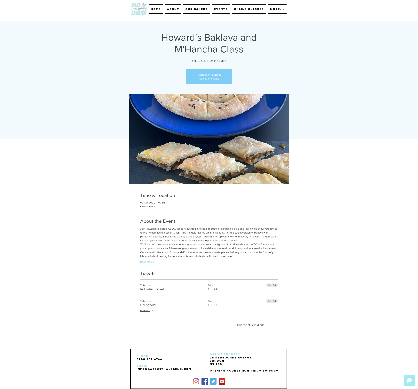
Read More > (147, 261)
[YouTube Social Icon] (222, 381)
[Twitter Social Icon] (213, 381)
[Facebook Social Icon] (204, 381)
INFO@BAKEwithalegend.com (164, 369)
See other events (209, 78)
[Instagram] (196, 381)
